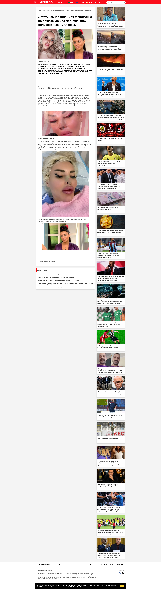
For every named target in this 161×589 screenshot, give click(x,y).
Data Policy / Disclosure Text (71, 586)
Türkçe (99, 2)
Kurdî (90, 2)
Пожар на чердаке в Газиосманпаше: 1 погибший (57, 277)
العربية (72, 2)
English (62, 2)
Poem (60, 564)
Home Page (119, 564)
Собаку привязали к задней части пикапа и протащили (59, 280)
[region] (80, 586)
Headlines (65, 564)
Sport (71, 564)
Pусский (81, 2)
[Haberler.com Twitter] (122, 574)
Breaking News (77, 564)
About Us (104, 564)
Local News (90, 564)
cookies (68, 585)
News (84, 564)
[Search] (124, 2)
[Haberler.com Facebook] (119, 574)
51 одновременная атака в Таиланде (53, 274)
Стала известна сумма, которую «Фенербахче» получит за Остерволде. (64, 287)
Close (121, 586)
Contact (111, 564)
